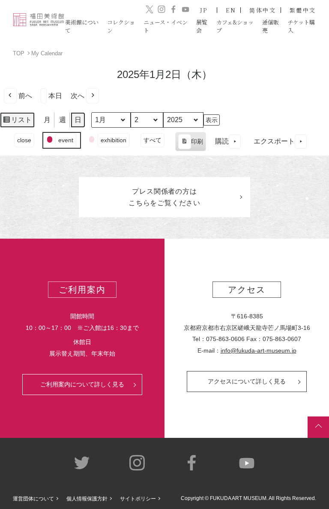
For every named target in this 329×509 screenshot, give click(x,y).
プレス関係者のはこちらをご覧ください (164, 197)
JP (204, 10)
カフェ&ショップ (235, 26)
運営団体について (33, 499)
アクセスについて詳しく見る (247, 381)
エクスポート (274, 141)
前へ (25, 95)
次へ (77, 95)
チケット (301, 26)
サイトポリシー (138, 499)
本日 (55, 95)
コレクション (121, 26)
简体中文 (262, 10)
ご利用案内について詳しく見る (82, 384)
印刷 (190, 144)
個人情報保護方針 (87, 499)
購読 (222, 141)
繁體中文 (303, 10)
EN (231, 10)
